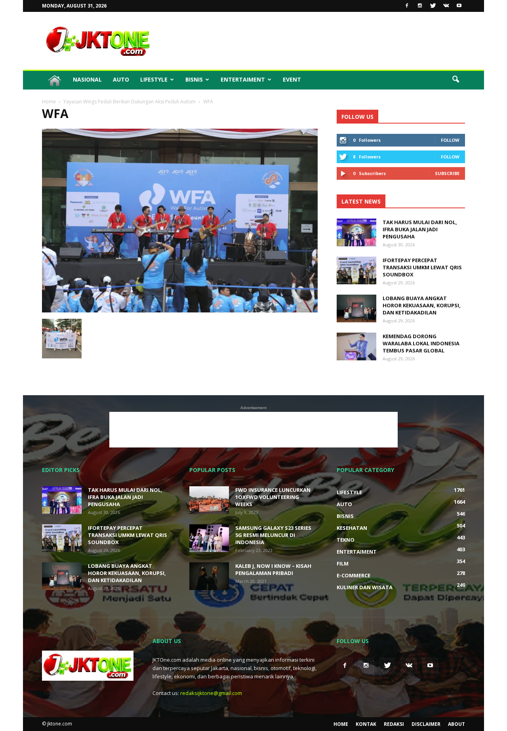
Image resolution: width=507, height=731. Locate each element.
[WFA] (180, 310)
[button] (455, 79)
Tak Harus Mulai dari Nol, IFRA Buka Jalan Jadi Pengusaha (420, 229)
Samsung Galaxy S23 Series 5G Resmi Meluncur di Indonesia (273, 535)
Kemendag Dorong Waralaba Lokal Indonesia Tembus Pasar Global (421, 343)
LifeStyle (154, 79)
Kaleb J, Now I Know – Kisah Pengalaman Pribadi (273, 569)
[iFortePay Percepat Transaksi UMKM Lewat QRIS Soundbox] (356, 270)
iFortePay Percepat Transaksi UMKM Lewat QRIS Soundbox (422, 267)
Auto (121, 79)
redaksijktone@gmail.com (211, 693)
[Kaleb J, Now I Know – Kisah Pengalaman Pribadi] (209, 576)
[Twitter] (433, 6)
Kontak (366, 724)
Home (341, 724)
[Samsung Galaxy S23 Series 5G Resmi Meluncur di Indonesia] (209, 538)
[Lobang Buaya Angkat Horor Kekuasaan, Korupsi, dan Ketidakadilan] (356, 308)
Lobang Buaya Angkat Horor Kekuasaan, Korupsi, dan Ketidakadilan (422, 305)
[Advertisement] (321, 41)
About (456, 724)
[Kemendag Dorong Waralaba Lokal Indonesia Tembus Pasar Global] (356, 346)
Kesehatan (352, 527)
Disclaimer (426, 724)
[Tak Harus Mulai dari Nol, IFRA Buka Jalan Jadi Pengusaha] (356, 232)
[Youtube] (459, 6)
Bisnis (194, 79)
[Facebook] (407, 6)
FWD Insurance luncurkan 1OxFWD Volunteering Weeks (273, 497)
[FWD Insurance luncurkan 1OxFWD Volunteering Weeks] (209, 500)
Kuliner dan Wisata (365, 587)
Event (292, 79)
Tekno (346, 539)
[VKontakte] (446, 6)
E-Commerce (353, 575)
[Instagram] (420, 6)
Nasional (87, 79)
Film (343, 563)
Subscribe (447, 173)
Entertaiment (243, 79)
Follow (450, 140)
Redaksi (394, 724)
